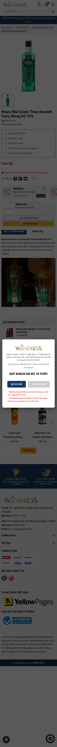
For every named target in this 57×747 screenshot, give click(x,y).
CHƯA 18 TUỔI (39, 384)
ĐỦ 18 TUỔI (16, 384)
